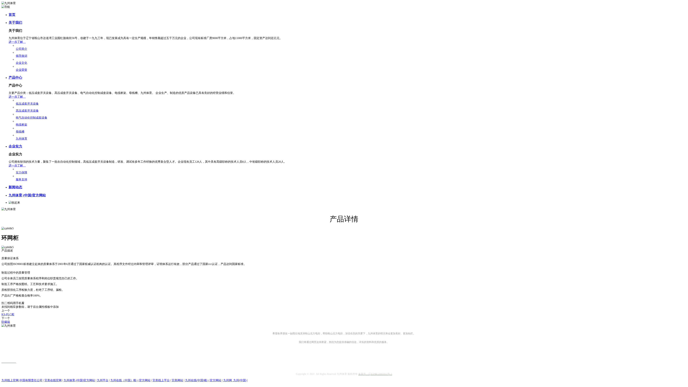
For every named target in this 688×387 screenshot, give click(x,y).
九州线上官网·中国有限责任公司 (21, 380)
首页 (12, 14)
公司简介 (21, 48)
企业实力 (15, 146)
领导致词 (21, 55)
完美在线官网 (53, 380)
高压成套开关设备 (27, 110)
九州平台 (102, 380)
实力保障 (21, 172)
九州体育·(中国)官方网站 (27, 195)
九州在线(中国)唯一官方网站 (203, 380)
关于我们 (15, 22)
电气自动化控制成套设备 (31, 117)
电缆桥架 (21, 124)
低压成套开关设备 (27, 103)
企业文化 (21, 62)
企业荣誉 (21, 69)
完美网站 (177, 380)
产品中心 (15, 77)
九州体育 (21, 138)
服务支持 (21, 179)
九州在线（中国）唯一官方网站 (130, 380)
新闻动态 (15, 187)
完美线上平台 (161, 380)
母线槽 (20, 131)
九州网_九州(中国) (235, 380)
